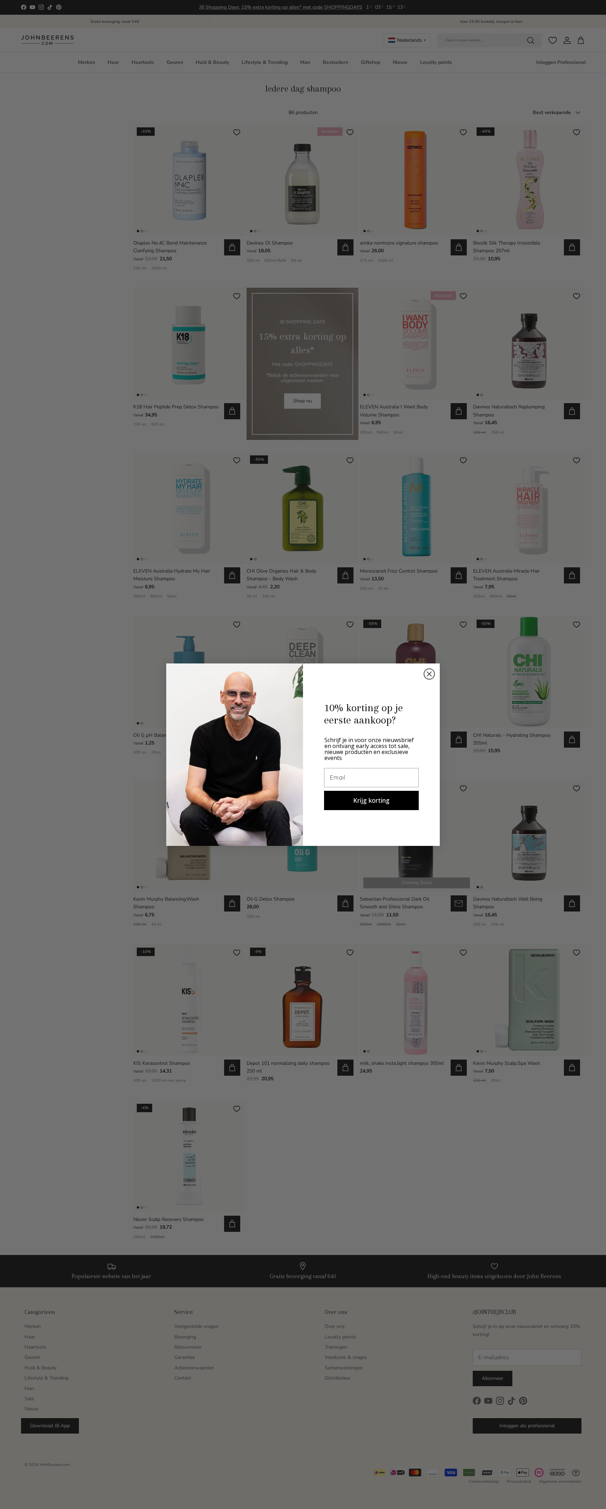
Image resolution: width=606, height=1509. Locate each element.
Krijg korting (371, 800)
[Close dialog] (429, 674)
